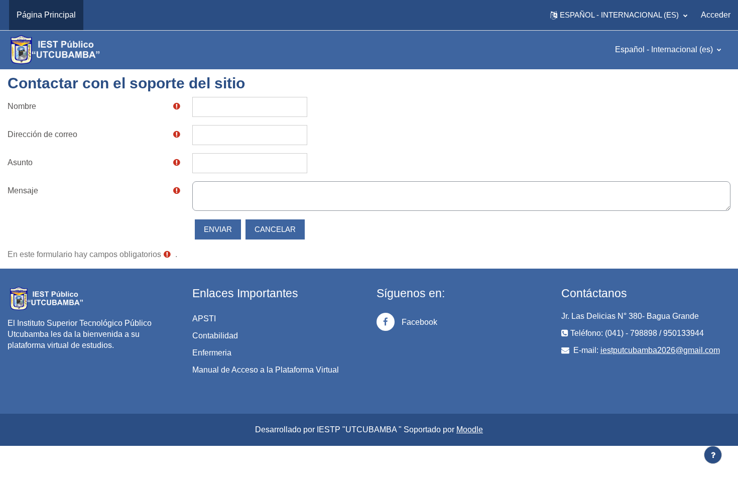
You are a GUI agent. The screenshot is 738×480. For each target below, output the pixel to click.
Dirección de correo (42, 134)
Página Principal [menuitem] (46, 15)
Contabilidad (215, 335)
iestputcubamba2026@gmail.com (660, 350)
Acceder (715, 15)
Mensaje (23, 190)
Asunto (20, 162)
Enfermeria (211, 352)
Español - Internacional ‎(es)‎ (665, 49)
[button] (619, 15)
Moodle (469, 429)
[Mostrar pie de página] (713, 455)
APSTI (204, 318)
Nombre (22, 106)
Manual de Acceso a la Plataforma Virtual (265, 370)
